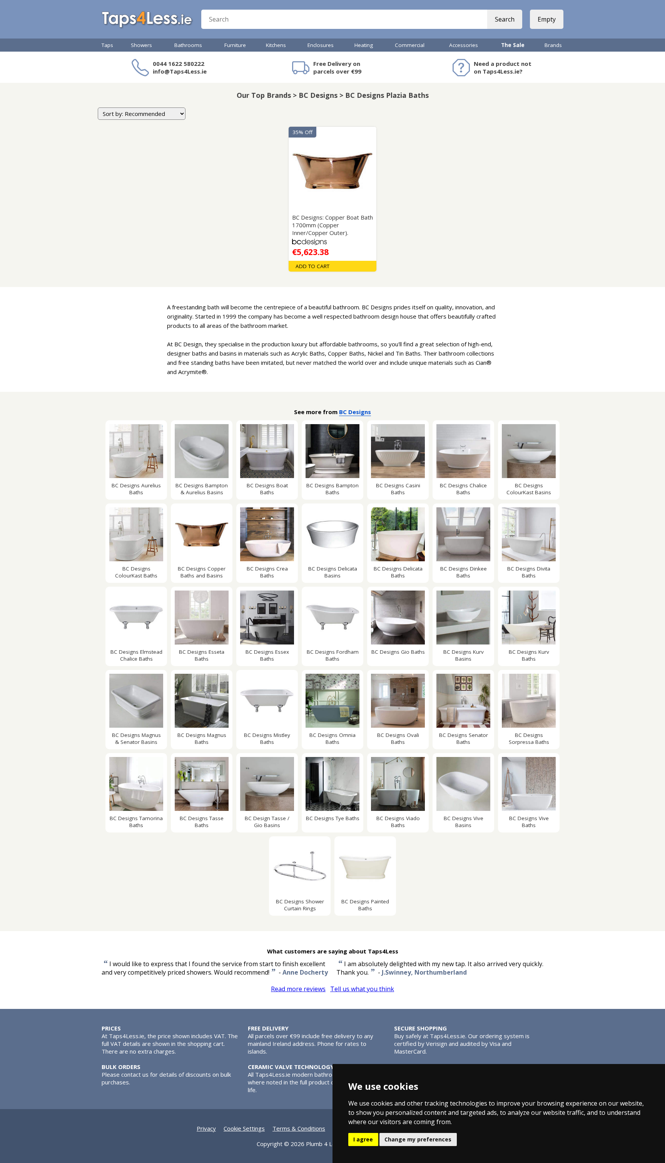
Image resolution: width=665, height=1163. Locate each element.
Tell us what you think (362, 989)
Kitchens (276, 45)
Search (505, 19)
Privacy (206, 1128)
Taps (107, 45)
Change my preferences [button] (417, 1139)
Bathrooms (188, 45)
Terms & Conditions (298, 1128)
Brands (553, 45)
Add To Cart (312, 266)
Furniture (235, 45)
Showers (141, 45)
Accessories (463, 45)
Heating (363, 45)
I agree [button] (363, 1139)
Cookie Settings (244, 1128)
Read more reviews (298, 989)
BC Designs (355, 412)
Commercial (409, 45)
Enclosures (320, 45)
